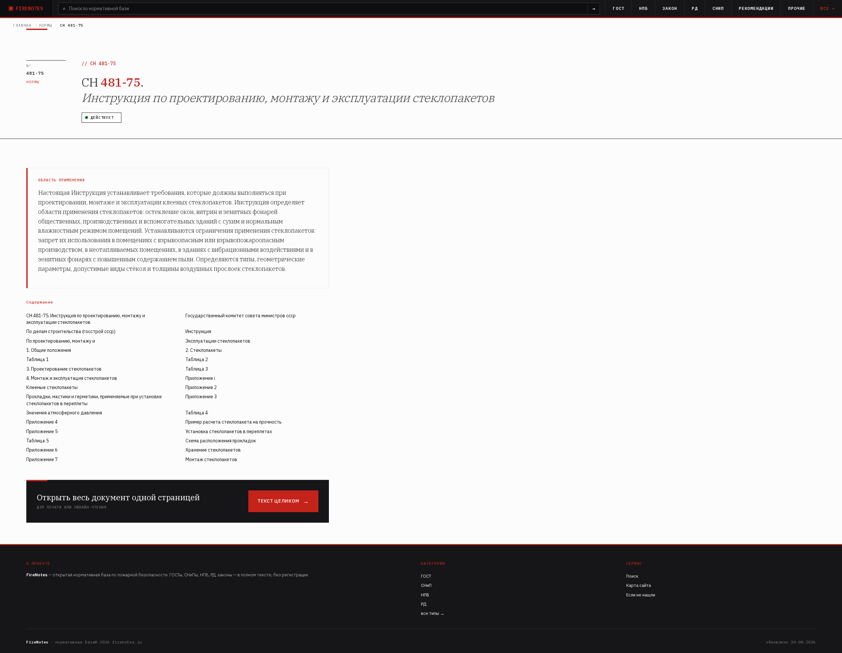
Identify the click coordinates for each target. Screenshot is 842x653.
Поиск (632, 576)
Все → (827, 8)
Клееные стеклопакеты (52, 387)
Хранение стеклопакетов (213, 450)
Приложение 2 (201, 387)
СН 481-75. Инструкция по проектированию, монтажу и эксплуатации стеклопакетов (85, 319)
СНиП (718, 8)
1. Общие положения (48, 350)
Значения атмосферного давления (64, 413)
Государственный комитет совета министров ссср (241, 316)
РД (695, 8)
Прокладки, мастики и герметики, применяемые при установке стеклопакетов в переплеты (94, 400)
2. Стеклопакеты (204, 350)
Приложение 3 (201, 397)
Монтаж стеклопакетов (211, 459)
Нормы (45, 25)
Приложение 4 (42, 422)
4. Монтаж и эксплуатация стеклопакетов (71, 378)
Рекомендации (756, 8)
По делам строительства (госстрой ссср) (70, 331)
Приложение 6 (42, 450)
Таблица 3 (197, 369)
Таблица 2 (197, 359)
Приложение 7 (42, 459)
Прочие (796, 8)
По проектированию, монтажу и (60, 341)
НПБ (643, 8)
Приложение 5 (42, 431)
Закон (669, 8)
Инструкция (198, 331)
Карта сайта (638, 585)
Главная (22, 25)
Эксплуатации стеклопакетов (218, 341)
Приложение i (200, 378)
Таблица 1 (37, 359)
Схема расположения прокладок (221, 441)
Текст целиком (278, 501)
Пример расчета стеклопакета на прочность (234, 422)
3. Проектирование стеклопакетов (64, 369)
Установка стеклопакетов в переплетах (229, 431)
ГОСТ (618, 8)
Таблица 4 (197, 413)
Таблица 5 (37, 441)
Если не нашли (640, 595)
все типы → (432, 613)
